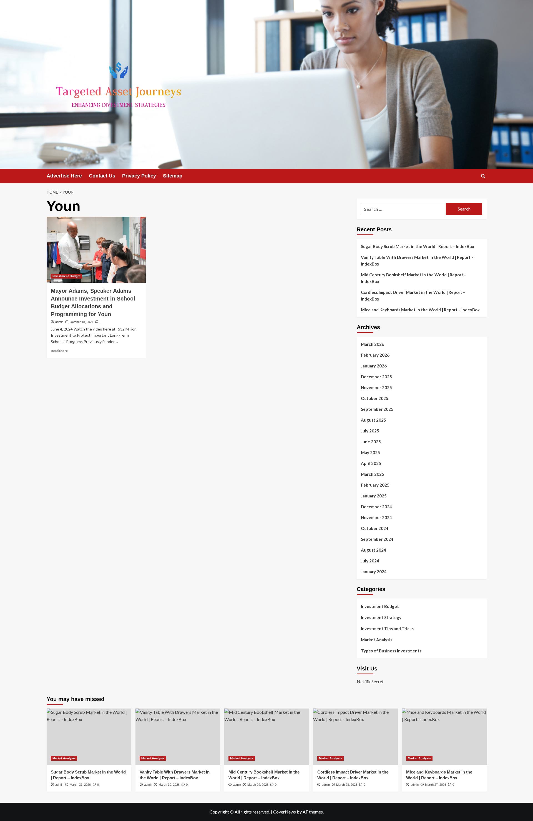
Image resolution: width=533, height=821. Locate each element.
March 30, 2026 (169, 784)
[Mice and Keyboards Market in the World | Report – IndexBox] (444, 737)
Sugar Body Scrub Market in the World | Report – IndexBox (417, 246)
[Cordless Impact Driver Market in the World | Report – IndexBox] (355, 737)
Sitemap (172, 176)
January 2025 (374, 495)
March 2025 (372, 474)
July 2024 (370, 560)
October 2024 (374, 528)
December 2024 (376, 506)
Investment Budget (66, 276)
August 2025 (373, 419)
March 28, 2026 (346, 784)
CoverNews (284, 811)
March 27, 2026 (435, 784)
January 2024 (374, 571)
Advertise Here (64, 176)
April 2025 (371, 463)
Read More (59, 351)
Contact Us (102, 176)
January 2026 (374, 365)
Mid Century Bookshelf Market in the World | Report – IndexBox (413, 278)
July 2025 (370, 430)
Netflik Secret (370, 681)
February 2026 (375, 354)
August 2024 (373, 549)
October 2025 (374, 398)
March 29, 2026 (257, 784)
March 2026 (372, 344)
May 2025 (370, 452)
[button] (483, 176)
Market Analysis (376, 639)
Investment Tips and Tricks (387, 628)
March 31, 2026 (80, 784)
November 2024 (376, 517)
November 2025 (376, 387)
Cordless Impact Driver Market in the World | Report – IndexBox (413, 295)
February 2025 (375, 484)
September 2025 (377, 409)
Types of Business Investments (391, 650)
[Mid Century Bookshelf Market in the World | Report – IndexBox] (266, 737)
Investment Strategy (381, 617)
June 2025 (371, 441)
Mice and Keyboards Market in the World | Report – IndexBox (420, 309)
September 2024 (377, 539)
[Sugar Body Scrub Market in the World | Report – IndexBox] (89, 737)
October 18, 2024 (81, 322)
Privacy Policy (139, 176)
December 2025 (376, 376)
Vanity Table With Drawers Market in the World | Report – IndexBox (417, 260)
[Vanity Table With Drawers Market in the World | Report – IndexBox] (177, 737)
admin (59, 322)
